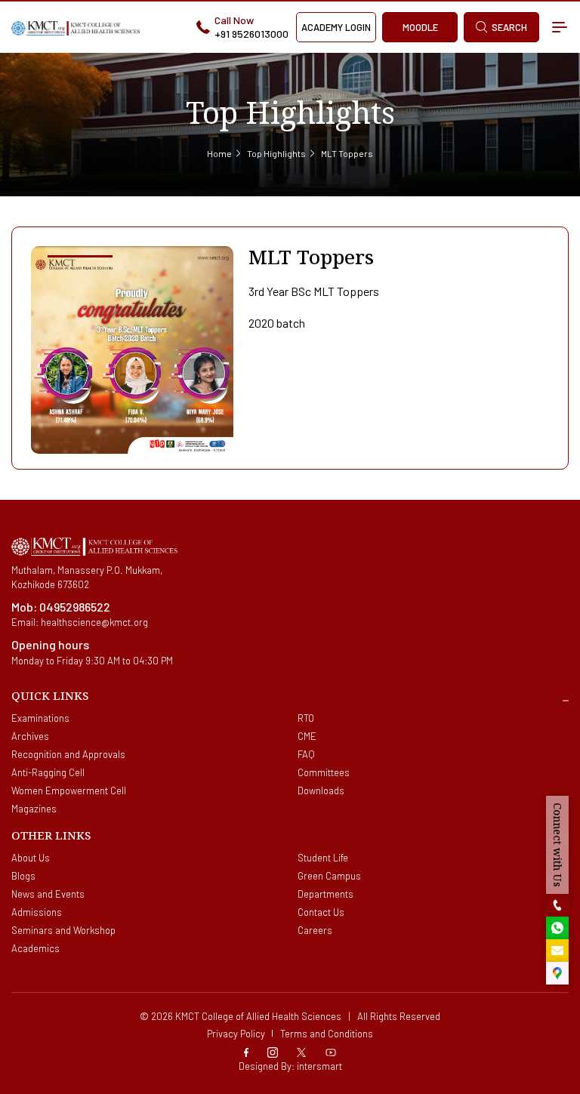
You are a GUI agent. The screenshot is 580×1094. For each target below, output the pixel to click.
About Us (30, 858)
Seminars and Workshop (63, 930)
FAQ (306, 754)
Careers (315, 930)
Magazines (34, 809)
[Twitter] (301, 1050)
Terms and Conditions (326, 1034)
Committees (324, 772)
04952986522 (74, 606)
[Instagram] (272, 1050)
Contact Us (321, 912)
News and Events (48, 894)
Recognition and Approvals (68, 754)
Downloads (321, 790)
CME (307, 736)
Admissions (36, 912)
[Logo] (75, 27)
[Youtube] (331, 1050)
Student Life (323, 858)
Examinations (40, 718)
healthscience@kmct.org (94, 622)
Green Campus (329, 876)
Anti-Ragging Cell (48, 772)
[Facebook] (246, 1050)
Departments (325, 894)
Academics (35, 948)
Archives (30, 736)
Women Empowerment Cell (68, 790)
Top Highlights (276, 153)
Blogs (23, 876)
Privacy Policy (236, 1034)
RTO (306, 718)
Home (219, 153)
